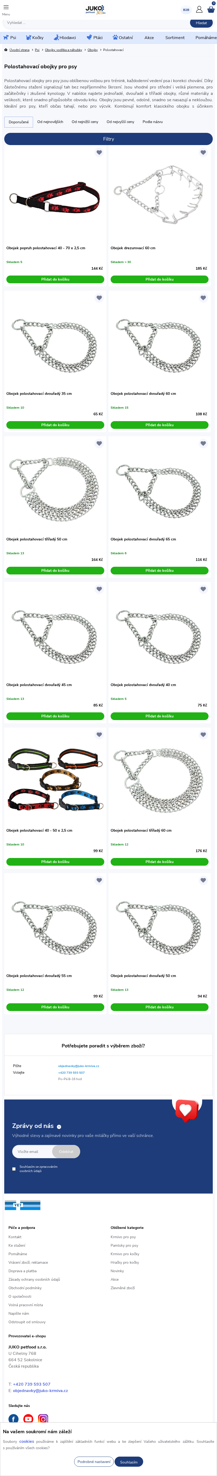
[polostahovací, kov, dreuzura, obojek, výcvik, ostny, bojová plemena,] (160, 196)
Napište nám (18, 1313)
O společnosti (19, 1296)
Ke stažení (16, 1245)
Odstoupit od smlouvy (27, 1322)
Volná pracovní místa (25, 1305)
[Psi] (5, 37)
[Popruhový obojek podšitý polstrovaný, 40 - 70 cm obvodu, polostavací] (55, 196)
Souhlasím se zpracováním (38, 1169)
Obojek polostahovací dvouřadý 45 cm (39, 684)
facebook (13, 1419)
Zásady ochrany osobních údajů (34, 1279)
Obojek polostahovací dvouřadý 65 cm (143, 539)
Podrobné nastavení (94, 1461)
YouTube (28, 1419)
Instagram (43, 1419)
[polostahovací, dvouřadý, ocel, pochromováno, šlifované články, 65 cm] (160, 487)
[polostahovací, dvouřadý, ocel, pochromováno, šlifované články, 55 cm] (55, 924)
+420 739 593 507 (32, 1384)
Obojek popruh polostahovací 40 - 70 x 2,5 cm (45, 248)
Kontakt (14, 1237)
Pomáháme (17, 1254)
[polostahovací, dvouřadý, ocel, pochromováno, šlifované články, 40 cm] (160, 633)
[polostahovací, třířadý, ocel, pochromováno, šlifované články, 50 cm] (55, 487)
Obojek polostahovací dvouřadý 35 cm (39, 393)
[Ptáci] (89, 38)
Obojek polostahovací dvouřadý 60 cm (143, 393)
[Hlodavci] (56, 37)
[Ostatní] (115, 38)
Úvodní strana (19, 50)
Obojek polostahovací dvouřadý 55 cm (39, 975)
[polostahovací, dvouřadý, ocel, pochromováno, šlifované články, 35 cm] (55, 342)
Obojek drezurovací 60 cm (133, 248)
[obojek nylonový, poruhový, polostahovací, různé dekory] (55, 779)
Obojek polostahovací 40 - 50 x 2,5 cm (39, 830)
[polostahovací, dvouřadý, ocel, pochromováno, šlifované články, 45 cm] (55, 633)
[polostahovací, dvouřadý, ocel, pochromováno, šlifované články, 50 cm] (160, 924)
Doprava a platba (22, 1271)
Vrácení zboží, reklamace (28, 1262)
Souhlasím (129, 1462)
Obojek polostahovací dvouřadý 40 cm (143, 684)
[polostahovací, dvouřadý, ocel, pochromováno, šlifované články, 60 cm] (160, 342)
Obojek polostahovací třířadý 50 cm (36, 539)
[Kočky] (28, 38)
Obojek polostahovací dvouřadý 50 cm (143, 975)
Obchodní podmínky (25, 1288)
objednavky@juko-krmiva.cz (40, 1391)
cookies (26, 1441)
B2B (186, 10)
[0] (211, 12)
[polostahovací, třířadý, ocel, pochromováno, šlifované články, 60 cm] (160, 779)
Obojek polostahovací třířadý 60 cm (141, 830)
